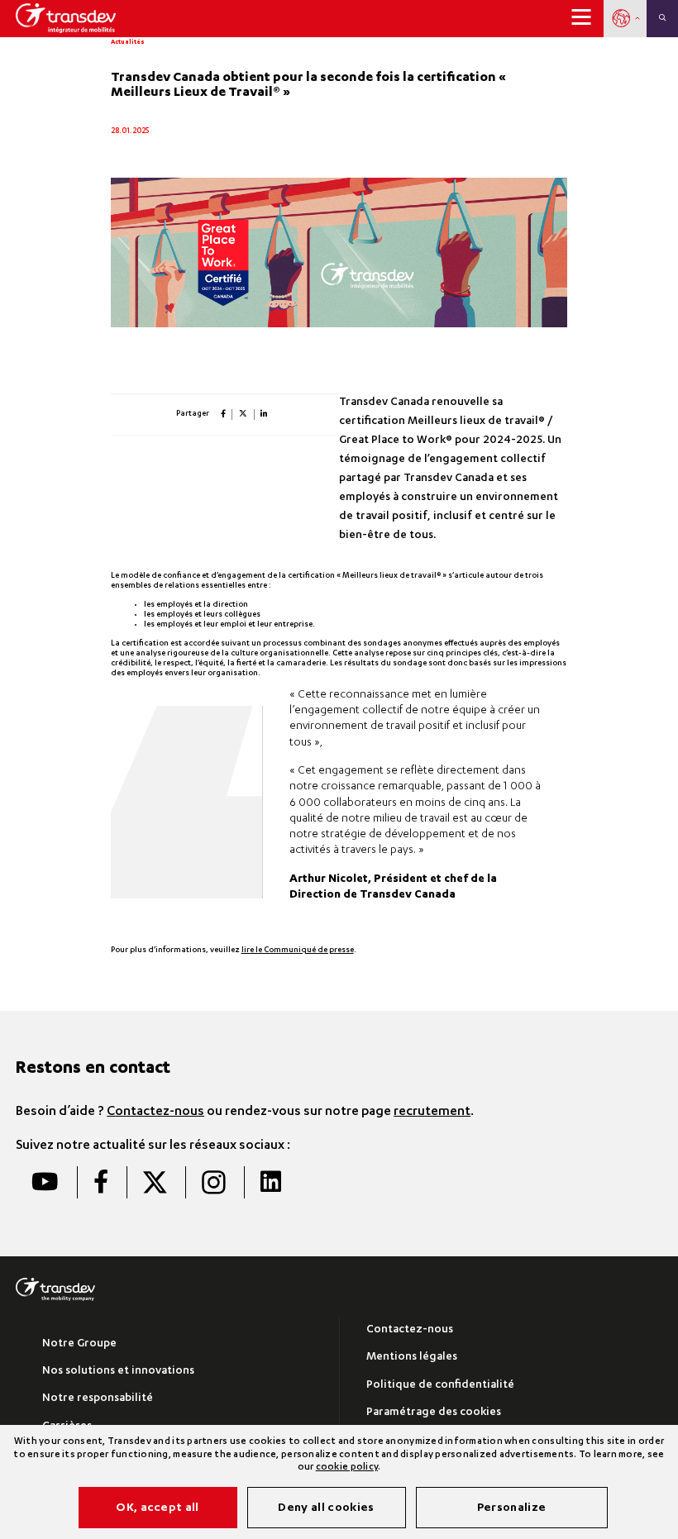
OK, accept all (157, 1508)
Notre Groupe (79, 1344)
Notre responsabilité (97, 1399)
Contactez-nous (155, 1112)
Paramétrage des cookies (433, 1413)
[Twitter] (155, 1182)
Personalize (512, 1508)
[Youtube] (45, 1182)
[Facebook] (100, 1182)
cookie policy (347, 1467)
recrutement (432, 1112)
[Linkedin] (270, 1182)
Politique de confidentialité (440, 1385)
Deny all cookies (326, 1508)
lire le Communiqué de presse (297, 950)
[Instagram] (213, 1182)
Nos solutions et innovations (118, 1371)
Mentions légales (411, 1357)
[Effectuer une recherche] (662, 18)
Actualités (128, 42)
